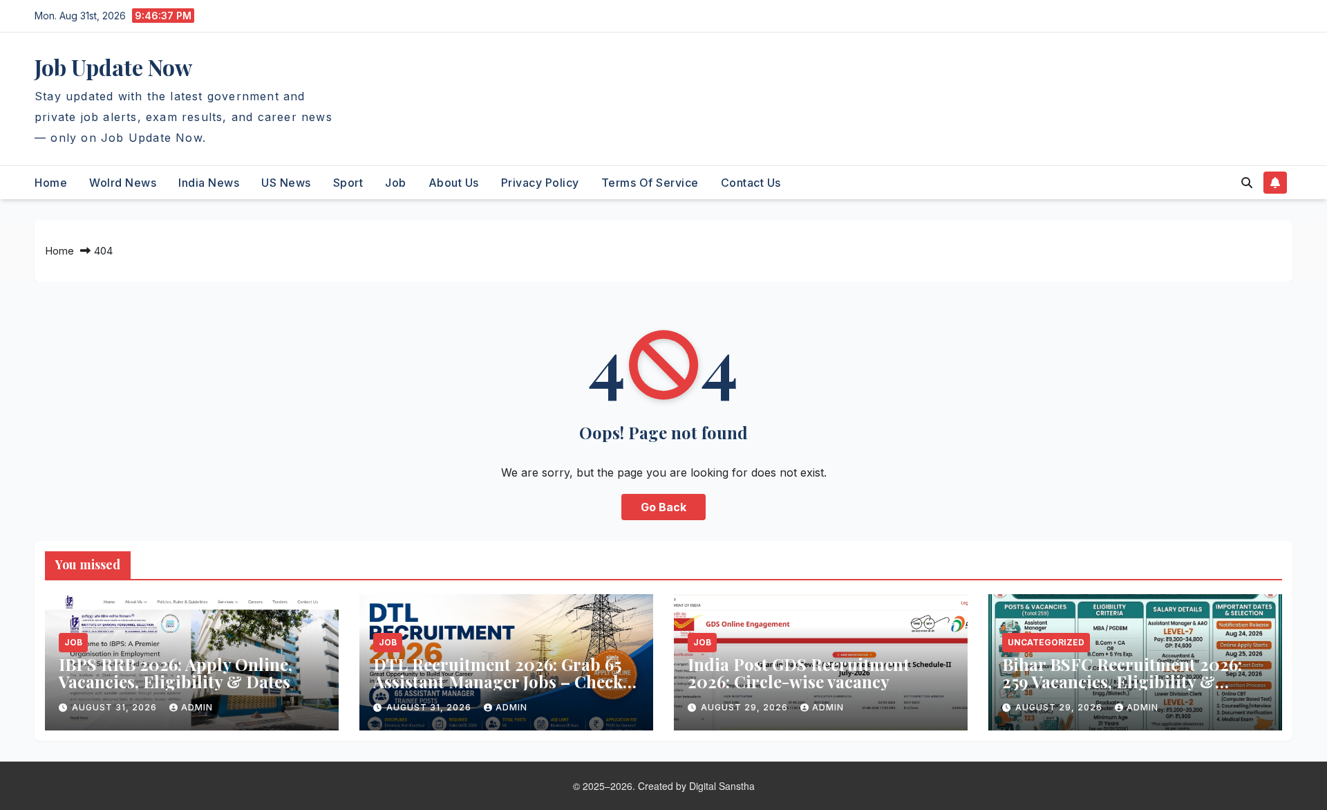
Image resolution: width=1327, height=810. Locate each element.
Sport (348, 183)
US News (286, 183)
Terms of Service (650, 183)
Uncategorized (1046, 642)
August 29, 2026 (746, 707)
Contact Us (751, 183)
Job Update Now (113, 67)
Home (51, 183)
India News (208, 183)
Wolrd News (122, 183)
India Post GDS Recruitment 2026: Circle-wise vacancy (799, 672)
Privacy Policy (540, 183)
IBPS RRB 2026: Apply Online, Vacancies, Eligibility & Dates (175, 672)
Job (395, 183)
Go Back (663, 507)
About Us (454, 183)
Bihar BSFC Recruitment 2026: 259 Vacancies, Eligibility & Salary (1122, 681)
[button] (1246, 183)
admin (197, 707)
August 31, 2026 (116, 707)
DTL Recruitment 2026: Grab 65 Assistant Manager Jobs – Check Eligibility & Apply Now (498, 681)
